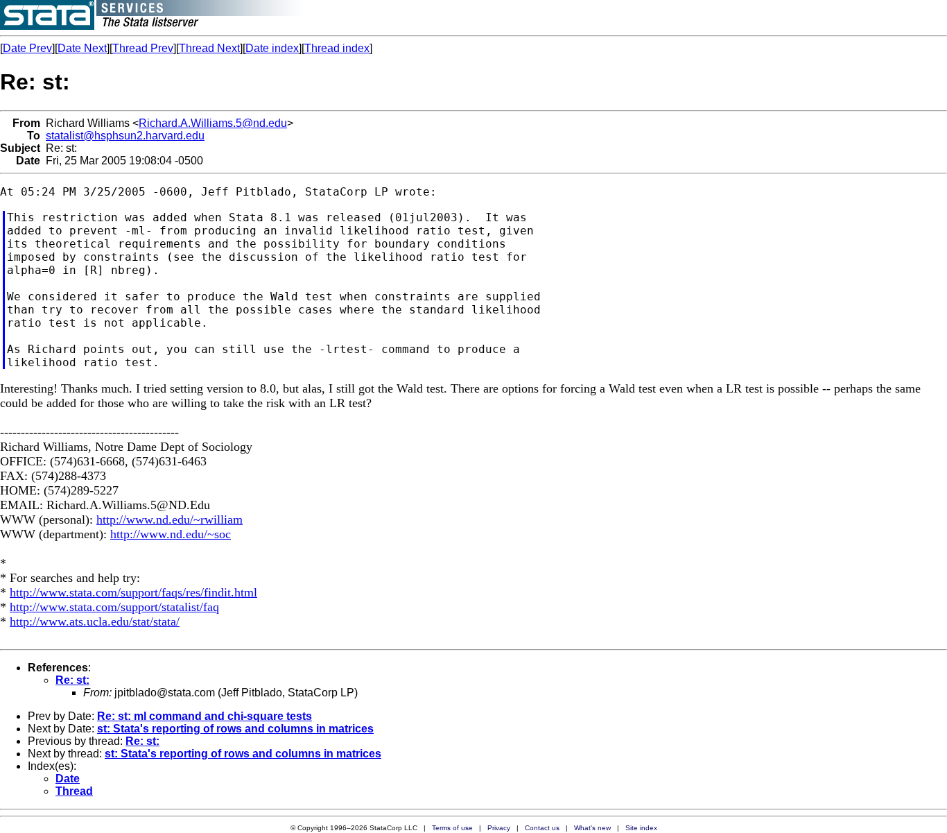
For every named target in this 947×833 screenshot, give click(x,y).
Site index (641, 828)
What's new (592, 828)
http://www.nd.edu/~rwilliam (169, 519)
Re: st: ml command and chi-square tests (204, 716)
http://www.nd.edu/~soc (170, 534)
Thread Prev (142, 48)
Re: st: (72, 680)
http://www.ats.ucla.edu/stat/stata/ (95, 621)
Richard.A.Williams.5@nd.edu (213, 123)
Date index (272, 48)
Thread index (337, 48)
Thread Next (209, 48)
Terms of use (452, 828)
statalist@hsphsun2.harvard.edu (125, 135)
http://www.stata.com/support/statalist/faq (114, 607)
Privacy (498, 828)
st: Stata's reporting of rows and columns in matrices (235, 729)
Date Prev (27, 48)
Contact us (542, 828)
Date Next (82, 48)
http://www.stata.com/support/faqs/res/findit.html (133, 592)
